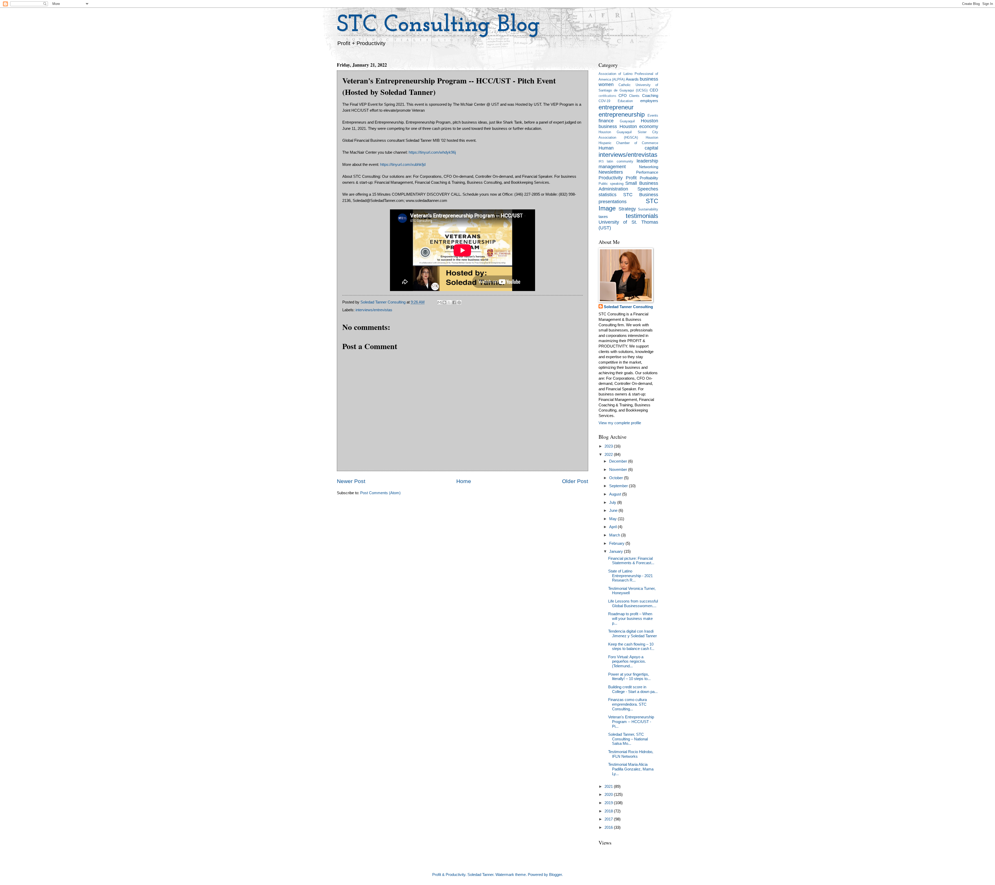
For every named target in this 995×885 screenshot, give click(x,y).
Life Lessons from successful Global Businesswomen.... (633, 603)
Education (625, 101)
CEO (654, 90)
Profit (631, 177)
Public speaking (611, 184)
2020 (609, 794)
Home (463, 481)
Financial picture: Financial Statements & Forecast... (631, 560)
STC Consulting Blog (438, 25)
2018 (609, 811)
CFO (623, 96)
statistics (607, 194)
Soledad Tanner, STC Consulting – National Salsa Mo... (628, 739)
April (613, 527)
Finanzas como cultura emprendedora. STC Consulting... (627, 704)
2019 (609, 803)
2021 (609, 786)
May (613, 519)
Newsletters (611, 172)
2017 (609, 819)
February (617, 543)
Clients (634, 96)
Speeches (647, 189)
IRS (601, 161)
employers (649, 101)
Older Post (575, 481)
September (619, 486)
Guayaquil (627, 121)
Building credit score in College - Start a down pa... (633, 689)
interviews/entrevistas (374, 310)
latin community (620, 161)
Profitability (649, 178)
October (616, 478)
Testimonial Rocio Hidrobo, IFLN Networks (630, 754)
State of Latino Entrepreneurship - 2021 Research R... (630, 575)
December (618, 461)
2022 (609, 454)
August (615, 494)
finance (606, 120)
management (612, 166)
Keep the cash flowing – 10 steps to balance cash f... (631, 646)
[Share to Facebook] (454, 302)
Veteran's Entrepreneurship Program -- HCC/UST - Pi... (631, 721)
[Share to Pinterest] (459, 302)
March (615, 535)
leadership (647, 161)
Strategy (627, 208)
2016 (609, 827)
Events (653, 115)
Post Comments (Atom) (380, 493)
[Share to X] (449, 302)
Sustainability (648, 209)
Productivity (611, 177)
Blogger (555, 875)
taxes (603, 217)
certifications (607, 95)
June (614, 510)
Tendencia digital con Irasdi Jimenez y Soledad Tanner (632, 633)
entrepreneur (616, 107)
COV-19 (604, 101)
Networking (648, 167)
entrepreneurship (622, 114)
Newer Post (351, 481)
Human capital (628, 148)
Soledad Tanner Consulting (628, 307)
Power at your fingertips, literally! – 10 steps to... (629, 676)
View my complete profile (620, 423)
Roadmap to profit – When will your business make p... (630, 618)
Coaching (650, 96)
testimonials (642, 216)
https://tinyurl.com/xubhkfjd (402, 164)
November (618, 470)
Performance (647, 172)
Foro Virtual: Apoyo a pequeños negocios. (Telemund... (627, 661)
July (613, 502)
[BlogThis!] (444, 302)
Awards (632, 79)
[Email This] (439, 302)
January (616, 551)
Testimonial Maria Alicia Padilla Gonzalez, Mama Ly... (630, 769)
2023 (609, 446)
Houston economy (639, 126)
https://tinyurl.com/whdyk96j (432, 152)
